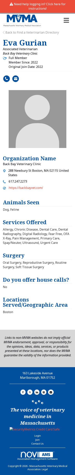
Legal (45, 469)
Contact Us (37, 443)
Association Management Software (37, 459)
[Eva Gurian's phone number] (6, 78)
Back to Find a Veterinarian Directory (32, 32)
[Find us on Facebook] (23, 392)
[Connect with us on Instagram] (43, 392)
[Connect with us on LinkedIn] (36, 392)
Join (37, 439)
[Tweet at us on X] (29, 392)
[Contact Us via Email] (51, 392)
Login (37, 435)
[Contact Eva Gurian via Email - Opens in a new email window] (15, 78)
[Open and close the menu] (56, 20)
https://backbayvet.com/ (26, 188)
